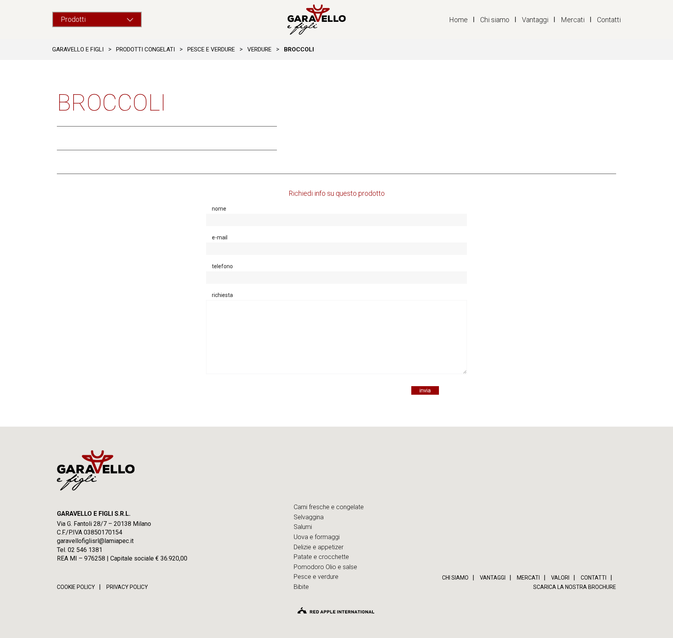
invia (425, 390)
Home (458, 20)
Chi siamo (494, 20)
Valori (560, 578)
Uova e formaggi (317, 537)
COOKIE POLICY (76, 587)
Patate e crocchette (321, 557)
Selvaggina (309, 517)
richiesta (222, 295)
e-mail (219, 237)
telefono (222, 266)
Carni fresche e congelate (329, 507)
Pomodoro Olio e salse (325, 567)
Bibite (301, 587)
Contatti (609, 20)
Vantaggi (535, 20)
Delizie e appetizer (319, 547)
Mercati (573, 20)
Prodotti (73, 19)
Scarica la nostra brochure (574, 587)
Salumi (303, 527)
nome (219, 209)
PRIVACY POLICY (127, 587)
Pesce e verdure (316, 576)
